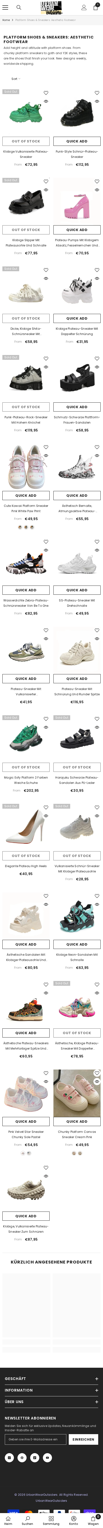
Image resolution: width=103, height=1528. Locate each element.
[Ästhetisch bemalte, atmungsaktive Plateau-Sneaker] (77, 467)
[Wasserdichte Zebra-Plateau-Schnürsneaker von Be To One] (26, 562)
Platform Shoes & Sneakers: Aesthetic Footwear (45, 20)
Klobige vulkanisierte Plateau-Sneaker (25, 154)
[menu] (5, 7)
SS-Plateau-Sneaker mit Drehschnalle (77, 603)
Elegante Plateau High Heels (26, 866)
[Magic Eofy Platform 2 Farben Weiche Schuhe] (26, 739)
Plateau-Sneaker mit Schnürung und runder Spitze (77, 691)
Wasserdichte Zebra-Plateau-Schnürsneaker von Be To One (26, 603)
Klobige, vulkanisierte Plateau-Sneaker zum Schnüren (26, 1229)
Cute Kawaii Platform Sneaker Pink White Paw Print (26, 508)
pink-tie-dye (23, 1153)
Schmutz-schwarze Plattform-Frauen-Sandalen (77, 420)
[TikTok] (34, 1457)
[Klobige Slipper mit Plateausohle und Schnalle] (26, 201)
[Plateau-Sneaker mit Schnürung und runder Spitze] (77, 650)
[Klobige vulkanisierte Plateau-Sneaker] (26, 113)
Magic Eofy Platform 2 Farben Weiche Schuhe (26, 780)
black (26, 527)
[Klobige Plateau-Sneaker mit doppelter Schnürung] (77, 290)
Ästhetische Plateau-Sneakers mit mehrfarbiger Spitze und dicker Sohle (26, 1046)
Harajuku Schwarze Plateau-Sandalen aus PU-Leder (76, 780)
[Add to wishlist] (46, 93)
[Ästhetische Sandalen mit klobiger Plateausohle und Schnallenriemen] (26, 916)
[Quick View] (46, 101)
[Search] (19, 7)
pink (20, 527)
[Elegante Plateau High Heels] (26, 827)
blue (32, 527)
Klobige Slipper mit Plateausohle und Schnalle (26, 242)
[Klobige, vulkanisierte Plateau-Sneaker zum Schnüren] (26, 1188)
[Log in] (84, 7)
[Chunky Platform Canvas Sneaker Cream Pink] (77, 1093)
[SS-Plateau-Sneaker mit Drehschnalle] (77, 562)
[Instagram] (9, 1457)
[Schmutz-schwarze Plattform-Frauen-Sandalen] (77, 378)
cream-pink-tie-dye (29, 1153)
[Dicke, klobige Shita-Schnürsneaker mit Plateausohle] (26, 290)
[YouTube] (47, 1457)
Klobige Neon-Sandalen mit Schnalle (77, 957)
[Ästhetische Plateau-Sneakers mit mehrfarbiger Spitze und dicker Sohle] (26, 1004)
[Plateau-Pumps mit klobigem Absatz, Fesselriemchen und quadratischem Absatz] (77, 201)
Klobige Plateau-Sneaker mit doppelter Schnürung (77, 331)
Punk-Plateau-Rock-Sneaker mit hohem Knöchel (26, 420)
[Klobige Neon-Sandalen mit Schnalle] (77, 916)
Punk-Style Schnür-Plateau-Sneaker (77, 154)
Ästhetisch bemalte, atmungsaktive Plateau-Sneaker (76, 509)
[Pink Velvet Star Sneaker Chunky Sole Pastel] (26, 1093)
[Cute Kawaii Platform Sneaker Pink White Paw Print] (26, 467)
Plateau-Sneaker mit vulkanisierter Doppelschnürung (26, 692)
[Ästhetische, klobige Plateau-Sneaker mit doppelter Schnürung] (77, 1004)
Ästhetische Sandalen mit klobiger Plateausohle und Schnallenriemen (26, 958)
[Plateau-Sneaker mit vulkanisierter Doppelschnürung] (26, 650)
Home (6, 20)
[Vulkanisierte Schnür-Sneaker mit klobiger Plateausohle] (77, 827)
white (80, 1153)
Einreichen (83, 1439)
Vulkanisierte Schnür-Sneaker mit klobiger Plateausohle (77, 868)
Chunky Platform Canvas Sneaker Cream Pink (77, 1134)
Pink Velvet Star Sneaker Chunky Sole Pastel (26, 1134)
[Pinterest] (22, 1457)
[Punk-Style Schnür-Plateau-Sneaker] (77, 113)
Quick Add (76, 141)
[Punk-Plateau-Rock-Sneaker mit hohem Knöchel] (26, 378)
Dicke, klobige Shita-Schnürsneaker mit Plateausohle (26, 332)
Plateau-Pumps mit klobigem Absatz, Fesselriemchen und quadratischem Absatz (77, 243)
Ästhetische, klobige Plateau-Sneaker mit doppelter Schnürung (77, 1046)
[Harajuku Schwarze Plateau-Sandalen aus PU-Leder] (77, 739)
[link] (26, 1342)
